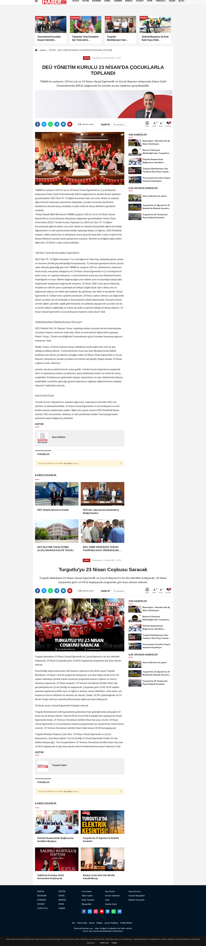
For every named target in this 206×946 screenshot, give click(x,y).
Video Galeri (87, 896)
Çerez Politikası (111, 923)
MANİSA (62, 900)
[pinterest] (69, 124)
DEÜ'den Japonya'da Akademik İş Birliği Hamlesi (101, 511)
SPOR (61, 904)
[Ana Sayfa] (36, 50)
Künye (92, 923)
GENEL (61, 896)
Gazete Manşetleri (137, 896)
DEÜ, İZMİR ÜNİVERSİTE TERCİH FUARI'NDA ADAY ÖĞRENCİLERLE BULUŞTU (102, 549)
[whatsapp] (50, 124)
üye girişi (68, 463)
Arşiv (107, 900)
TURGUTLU (42, 908)
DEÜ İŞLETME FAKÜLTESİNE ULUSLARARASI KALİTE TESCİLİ (55, 548)
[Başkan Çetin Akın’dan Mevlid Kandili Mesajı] (102, 859)
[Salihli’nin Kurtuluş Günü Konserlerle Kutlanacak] (56, 859)
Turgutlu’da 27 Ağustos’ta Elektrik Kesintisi (101, 839)
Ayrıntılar (104, 943)
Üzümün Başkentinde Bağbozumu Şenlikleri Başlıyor (55, 839)
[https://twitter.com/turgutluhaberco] (90, 911)
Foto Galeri (87, 891)
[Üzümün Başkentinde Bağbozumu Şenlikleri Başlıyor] (56, 822)
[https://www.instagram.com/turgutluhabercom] (96, 911)
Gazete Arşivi (111, 904)
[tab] (43, 454)
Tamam (114, 943)
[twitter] (44, 124)
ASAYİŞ (40, 891)
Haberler (43, 50)
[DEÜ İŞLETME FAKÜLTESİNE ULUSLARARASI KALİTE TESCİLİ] (56, 531)
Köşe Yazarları (88, 900)
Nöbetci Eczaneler (137, 900)
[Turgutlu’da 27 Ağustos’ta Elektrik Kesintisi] (102, 822)
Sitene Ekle (82, 923)
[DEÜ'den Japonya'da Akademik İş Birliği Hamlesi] (102, 494)
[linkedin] (63, 124)
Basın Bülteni (58, 437)
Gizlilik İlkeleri (126, 923)
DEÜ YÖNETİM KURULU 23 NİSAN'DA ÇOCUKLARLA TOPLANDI (85, 50)
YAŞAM (61, 908)
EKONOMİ (41, 896)
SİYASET (41, 904)
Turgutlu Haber (59, 765)
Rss (73, 923)
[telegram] (56, 124)
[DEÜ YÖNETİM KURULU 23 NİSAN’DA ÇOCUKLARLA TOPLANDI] (79, 158)
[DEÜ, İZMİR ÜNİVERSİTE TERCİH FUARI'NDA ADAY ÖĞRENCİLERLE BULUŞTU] (102, 531)
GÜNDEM (41, 900)
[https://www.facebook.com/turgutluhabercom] (84, 911)
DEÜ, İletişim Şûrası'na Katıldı (53, 510)
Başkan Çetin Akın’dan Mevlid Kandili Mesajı (99, 877)
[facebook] (37, 124)
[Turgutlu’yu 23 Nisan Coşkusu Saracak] (79, 625)
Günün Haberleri (112, 896)
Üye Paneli (110, 891)
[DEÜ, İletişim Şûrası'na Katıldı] (56, 494)
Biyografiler (87, 904)
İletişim (100, 923)
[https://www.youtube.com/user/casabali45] (102, 911)
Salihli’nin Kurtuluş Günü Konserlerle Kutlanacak (50, 877)
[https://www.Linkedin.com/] (108, 911)
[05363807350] (113, 911)
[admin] (119, 911)
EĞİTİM (52, 50)
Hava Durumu (135, 891)
